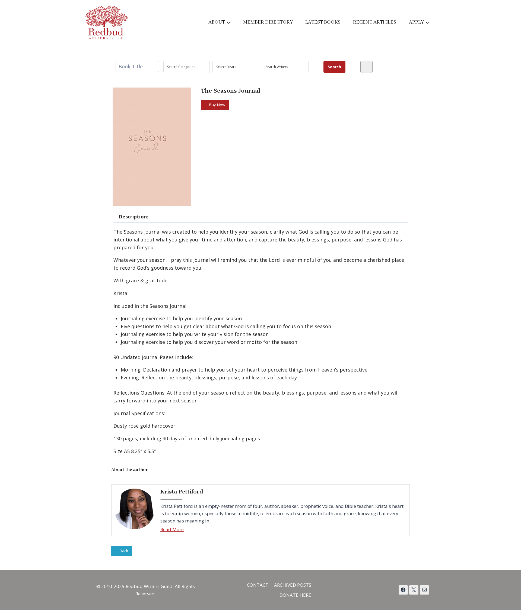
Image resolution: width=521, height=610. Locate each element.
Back (123, 550)
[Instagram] (424, 590)
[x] (403, 590)
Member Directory (268, 22)
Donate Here (295, 595)
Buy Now (216, 104)
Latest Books (323, 22)
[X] (413, 590)
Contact (257, 585)
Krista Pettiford (181, 492)
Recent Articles (374, 22)
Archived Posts (292, 585)
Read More (172, 529)
